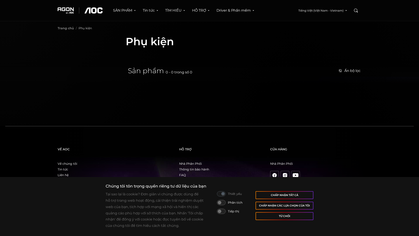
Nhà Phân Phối (190, 164)
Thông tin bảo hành (194, 169)
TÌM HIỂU (173, 10)
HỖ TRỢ (199, 10)
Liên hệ (63, 175)
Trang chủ (66, 28)
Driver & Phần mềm (233, 10)
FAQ (182, 175)
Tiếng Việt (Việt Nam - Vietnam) (320, 10)
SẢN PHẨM (122, 10)
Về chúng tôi (67, 164)
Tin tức (149, 10)
